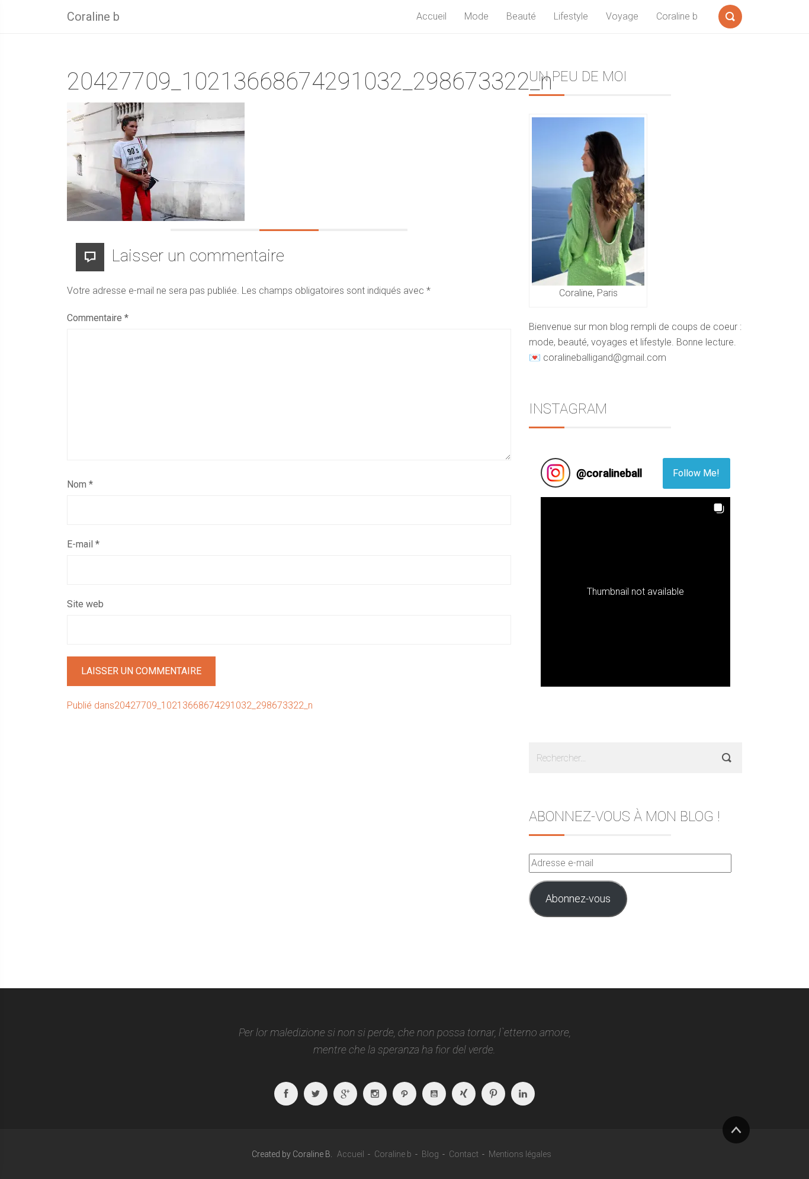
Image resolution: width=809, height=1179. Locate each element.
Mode (476, 16)
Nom (80, 484)
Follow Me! (696, 473)
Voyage (622, 16)
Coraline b (93, 16)
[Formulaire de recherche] (730, 14)
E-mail (83, 544)
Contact (464, 1154)
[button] (635, 592)
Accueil (431, 16)
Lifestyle (571, 16)
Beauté (521, 16)
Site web (85, 604)
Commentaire (98, 317)
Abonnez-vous (578, 898)
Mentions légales (520, 1154)
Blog (430, 1154)
